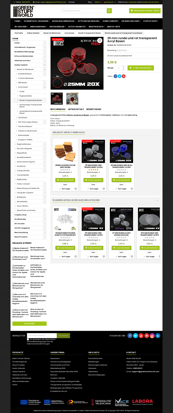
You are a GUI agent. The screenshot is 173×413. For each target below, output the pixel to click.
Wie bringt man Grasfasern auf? (37, 257)
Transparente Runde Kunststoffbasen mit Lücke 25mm (65, 235)
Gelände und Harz (130, 21)
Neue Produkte (96, 26)
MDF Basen (22, 82)
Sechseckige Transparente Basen (31, 106)
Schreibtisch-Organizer (36, 21)
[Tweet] (119, 76)
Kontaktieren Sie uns (58, 391)
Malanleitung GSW (57, 368)
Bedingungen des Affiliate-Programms (66, 388)
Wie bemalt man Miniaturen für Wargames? (37, 285)
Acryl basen (23, 87)
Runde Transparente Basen (31, 100)
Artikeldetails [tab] (76, 109)
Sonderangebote (19, 361)
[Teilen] (115, 76)
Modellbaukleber (24, 157)
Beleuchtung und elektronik (28, 188)
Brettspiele (21, 197)
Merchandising (37, 26)
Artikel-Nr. (112, 45)
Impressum (55, 358)
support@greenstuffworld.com (53, 2)
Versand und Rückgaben (60, 361)
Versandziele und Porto (60, 365)
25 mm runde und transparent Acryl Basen (93, 167)
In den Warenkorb (140, 67)
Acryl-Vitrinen (22, 206)
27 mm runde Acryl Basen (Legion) (121, 234)
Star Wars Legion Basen (28, 122)
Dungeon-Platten (25, 139)
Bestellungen (93, 361)
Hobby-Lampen (23, 184)
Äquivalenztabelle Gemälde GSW (64, 371)
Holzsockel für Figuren (26, 162)
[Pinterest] (124, 76)
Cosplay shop (150, 21)
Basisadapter (23, 135)
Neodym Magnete (24, 148)
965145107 (26, 2)
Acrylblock (21, 166)
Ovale (22, 91)
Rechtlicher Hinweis (97, 410)
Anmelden (133, 2)
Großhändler (56, 26)
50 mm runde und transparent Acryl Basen (93, 235)
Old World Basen (25, 126)
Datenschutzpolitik (69, 410)
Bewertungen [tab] (93, 109)
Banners (53, 375)
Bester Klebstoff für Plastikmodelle (38, 248)
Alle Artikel (29, 323)
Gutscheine (93, 371)
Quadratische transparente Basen (31, 112)
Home (15, 38)
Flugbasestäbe (26, 96)
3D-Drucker (20, 26)
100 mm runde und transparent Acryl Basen (149, 235)
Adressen (92, 368)
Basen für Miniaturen (25, 69)
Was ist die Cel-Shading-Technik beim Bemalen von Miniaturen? (38, 312)
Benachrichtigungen (96, 375)
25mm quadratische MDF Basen (65, 166)
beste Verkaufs (18, 368)
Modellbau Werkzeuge (63, 21)
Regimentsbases (24, 144)
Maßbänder (22, 179)
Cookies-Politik (83, 410)
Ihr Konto (93, 352)
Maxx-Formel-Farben (21, 358)
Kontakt (71, 2)
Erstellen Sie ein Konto (150, 2)
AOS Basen (22, 117)
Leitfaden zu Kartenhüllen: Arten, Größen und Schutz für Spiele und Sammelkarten (38, 271)
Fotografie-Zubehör (25, 192)
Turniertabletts (23, 175)
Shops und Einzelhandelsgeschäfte (64, 381)
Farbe (17, 21)
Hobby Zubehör (110, 21)
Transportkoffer (23, 170)
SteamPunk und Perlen (26, 210)
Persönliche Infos (95, 358)
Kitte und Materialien (88, 21)
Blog (90, 2)
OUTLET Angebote (76, 26)
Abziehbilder (22, 201)
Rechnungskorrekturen (97, 365)
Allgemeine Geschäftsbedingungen (47, 410)
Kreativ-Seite (113, 26)
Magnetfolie (22, 153)
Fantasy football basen (27, 131)
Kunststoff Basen (25, 74)
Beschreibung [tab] (57, 109)
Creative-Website (57, 378)
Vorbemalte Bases (26, 78)
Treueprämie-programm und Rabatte (66, 384)
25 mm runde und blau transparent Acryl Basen (121, 167)
